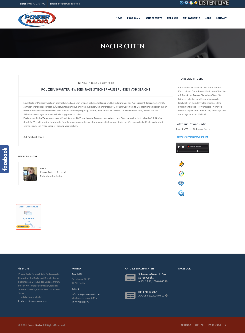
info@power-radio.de (69, 3)
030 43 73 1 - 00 (36, 3)
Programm (133, 18)
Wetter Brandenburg (28, 206)
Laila (83, 83)
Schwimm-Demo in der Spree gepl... (152, 276)
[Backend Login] (225, 325)
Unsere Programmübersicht (193, 136)
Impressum (214, 325)
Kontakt (221, 18)
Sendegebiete (154, 18)
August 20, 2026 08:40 (151, 281)
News (119, 18)
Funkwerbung (191, 18)
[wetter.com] (23, 227)
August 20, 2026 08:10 (151, 295)
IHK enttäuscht (147, 291)
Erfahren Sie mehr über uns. (32, 300)
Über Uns (186, 325)
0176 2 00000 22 (80, 301)
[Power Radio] (37, 15)
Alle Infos (37, 227)
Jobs (208, 18)
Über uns (172, 18)
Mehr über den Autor (51, 176)
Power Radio (35, 324)
